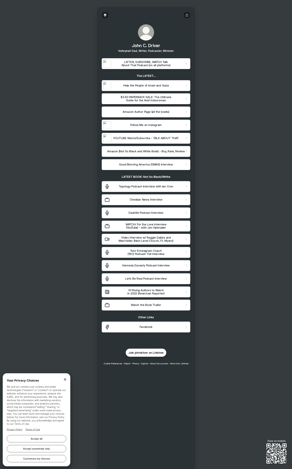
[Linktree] (105, 15)
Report (127, 363)
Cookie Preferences (113, 363)
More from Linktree (179, 363)
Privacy (135, 363)
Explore (144, 363)
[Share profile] (187, 15)
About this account (159, 363)
